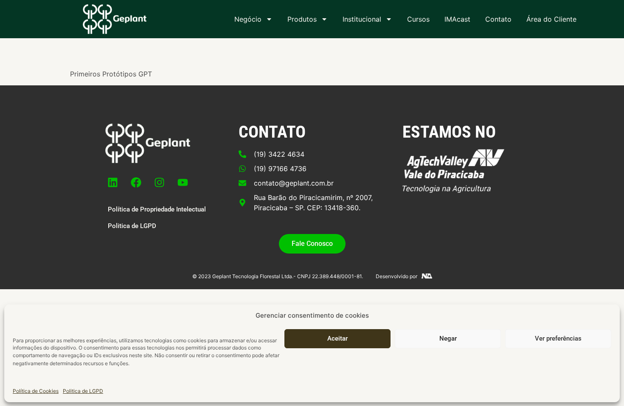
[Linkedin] (113, 182)
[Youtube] (183, 182)
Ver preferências (558, 338)
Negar (448, 338)
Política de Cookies (36, 391)
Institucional (362, 19)
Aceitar (337, 338)
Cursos (418, 19)
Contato (498, 19)
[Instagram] (159, 182)
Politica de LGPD (83, 391)
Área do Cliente (551, 19)
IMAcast (457, 19)
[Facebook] (136, 182)
